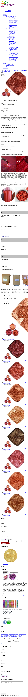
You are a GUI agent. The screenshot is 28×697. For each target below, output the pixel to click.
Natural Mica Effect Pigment (20, 70)
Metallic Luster (12, 44)
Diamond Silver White (13, 47)
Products (5, 15)
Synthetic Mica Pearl (11, 50)
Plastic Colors (12, 34)
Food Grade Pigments (13, 634)
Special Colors (12, 36)
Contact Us (5, 68)
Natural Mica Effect (11, 16)
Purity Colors (11, 27)
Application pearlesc (11, 28)
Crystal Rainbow (12, 55)
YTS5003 (5, 564)
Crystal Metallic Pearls (13, 57)
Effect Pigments (20, 635)
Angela (3, 643)
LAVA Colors (12, 23)
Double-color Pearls (13, 25)
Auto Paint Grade (12, 32)
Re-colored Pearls (12, 22)
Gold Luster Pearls (13, 21)
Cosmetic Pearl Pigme (11, 37)
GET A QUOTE (5, 543)
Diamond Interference (13, 46)
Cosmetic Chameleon (13, 30)
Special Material (12, 60)
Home (4, 14)
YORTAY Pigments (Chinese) (7, 636)
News (4, 63)
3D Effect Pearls (12, 26)
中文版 (8, 11)
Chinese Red (11, 38)
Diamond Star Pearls (13, 53)
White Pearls (11, 17)
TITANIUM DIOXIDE (11, 62)
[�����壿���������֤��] (4, 676)
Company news (9, 64)
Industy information (10, 65)
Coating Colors (12, 33)
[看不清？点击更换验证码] (4, 540)
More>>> (25, 595)
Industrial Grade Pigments (10, 635)
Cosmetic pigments (13, 49)
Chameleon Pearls (12, 59)
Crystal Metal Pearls (13, 54)
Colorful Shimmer (12, 42)
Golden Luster (12, 43)
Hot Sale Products (4, 634)
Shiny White (11, 41)
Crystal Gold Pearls (13, 58)
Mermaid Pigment (12, 39)
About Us (5, 66)
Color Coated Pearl (13, 48)
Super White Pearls (13, 52)
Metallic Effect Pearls (13, 20)
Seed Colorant (12, 31)
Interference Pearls (13, 18)
